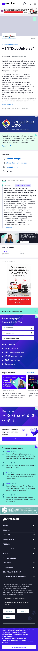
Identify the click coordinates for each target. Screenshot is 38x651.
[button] (19, 525)
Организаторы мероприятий (10, 44)
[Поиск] (30, 3)
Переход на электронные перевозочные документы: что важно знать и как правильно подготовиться (21, 499)
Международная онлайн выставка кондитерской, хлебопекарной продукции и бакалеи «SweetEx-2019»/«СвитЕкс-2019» (20, 191)
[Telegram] (13, 415)
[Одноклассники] (13, 420)
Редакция (23, 611)
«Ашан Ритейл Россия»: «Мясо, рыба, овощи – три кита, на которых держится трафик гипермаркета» (13, 396)
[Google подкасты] (3, 420)
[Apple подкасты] (8, 420)
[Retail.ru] (10, 4)
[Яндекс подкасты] (33, 415)
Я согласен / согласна (19, 647)
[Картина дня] (24, 3)
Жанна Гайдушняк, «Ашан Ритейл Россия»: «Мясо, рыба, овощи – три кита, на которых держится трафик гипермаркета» (20, 488)
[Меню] (34, 3)
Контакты (9, 617)
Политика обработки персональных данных (16, 603)
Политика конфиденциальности (15, 598)
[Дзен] (28, 415)
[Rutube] (23, 415)
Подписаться (19, 439)
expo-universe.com (13, 167)
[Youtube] (18, 415)
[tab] (6, 57)
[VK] (3, 415)
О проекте (9, 611)
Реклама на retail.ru (8, 262)
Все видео (30, 373)
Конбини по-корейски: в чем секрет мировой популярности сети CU (21, 466)
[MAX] (8, 415)
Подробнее (5, 146)
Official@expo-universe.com (16, 163)
